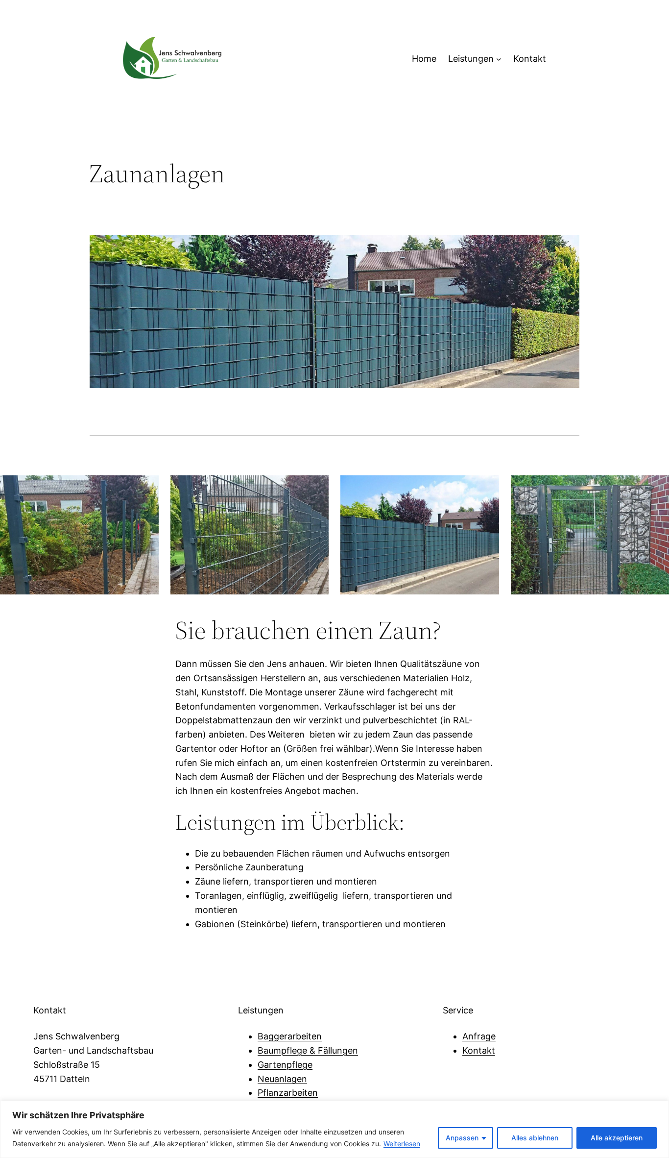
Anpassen (462, 1137)
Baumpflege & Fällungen (308, 1050)
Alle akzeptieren (617, 1137)
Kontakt (478, 1050)
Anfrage (479, 1036)
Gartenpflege (285, 1064)
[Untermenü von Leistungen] (499, 59)
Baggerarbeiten (290, 1036)
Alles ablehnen (534, 1137)
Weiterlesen (401, 1143)
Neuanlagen (282, 1079)
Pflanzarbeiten (288, 1092)
